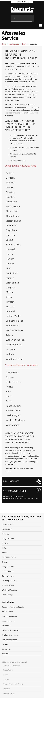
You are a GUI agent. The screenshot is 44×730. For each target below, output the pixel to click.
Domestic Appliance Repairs (13, 607)
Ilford (8, 268)
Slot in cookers (7, 571)
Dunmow (10, 235)
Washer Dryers (13, 415)
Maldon (9, 292)
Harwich (10, 258)
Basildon (10, 177)
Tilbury (9, 335)
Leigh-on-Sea (12, 282)
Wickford (10, 349)
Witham (10, 354)
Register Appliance (9, 640)
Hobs (8, 391)
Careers (5, 644)
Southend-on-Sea (14, 320)
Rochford (10, 306)
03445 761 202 (13, 469)
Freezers (10, 377)
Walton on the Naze (15, 339)
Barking (9, 173)
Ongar (9, 297)
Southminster (12, 325)
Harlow (9, 254)
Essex (24, 44)
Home (4, 44)
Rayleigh (10, 301)
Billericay (10, 192)
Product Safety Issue (10, 635)
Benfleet (10, 182)
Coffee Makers (7, 524)
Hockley (10, 263)
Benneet (10, 187)
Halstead (10, 249)
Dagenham (11, 230)
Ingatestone (12, 273)
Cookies (6, 679)
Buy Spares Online (9, 616)
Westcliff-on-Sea (14, 344)
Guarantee (6, 626)
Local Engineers (14, 44)
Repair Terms (8, 670)
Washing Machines (15, 420)
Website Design (9, 693)
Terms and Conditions (11, 665)
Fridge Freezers (13, 382)
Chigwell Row (12, 216)
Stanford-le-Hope (14, 330)
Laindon (10, 277)
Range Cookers (13, 405)
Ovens (9, 401)
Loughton (10, 287)
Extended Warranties (10, 630)
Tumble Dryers (13, 410)
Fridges (9, 386)
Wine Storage (12, 424)
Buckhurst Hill (13, 206)
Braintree (10, 197)
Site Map (6, 689)
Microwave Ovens (9, 557)
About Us (5, 654)
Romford (10, 311)
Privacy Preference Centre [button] (13, 684)
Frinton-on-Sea (13, 244)
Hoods (9, 396)
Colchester (11, 225)
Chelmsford (11, 211)
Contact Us (6, 649)
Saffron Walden (13, 316)
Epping (9, 239)
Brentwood (11, 201)
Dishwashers (12, 372)
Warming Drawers (9, 580)
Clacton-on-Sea (13, 220)
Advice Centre (7, 612)
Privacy (5, 675)
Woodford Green (14, 359)
